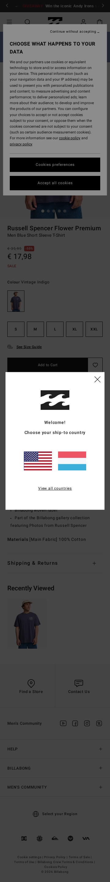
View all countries (55, 488)
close (97, 379)
